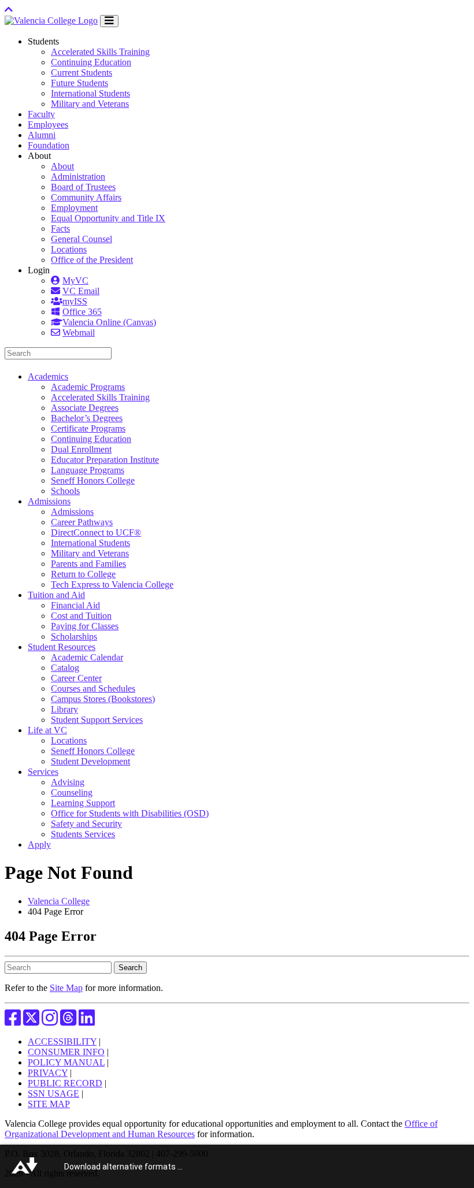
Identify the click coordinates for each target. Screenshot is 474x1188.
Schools (65, 491)
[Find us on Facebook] (13, 1021)
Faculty (41, 114)
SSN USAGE (53, 1093)
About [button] (39, 156)
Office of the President (92, 260)
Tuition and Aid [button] (56, 595)
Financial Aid (75, 605)
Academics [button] (48, 376)
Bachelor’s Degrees (87, 418)
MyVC (75, 280)
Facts (60, 228)
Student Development (90, 761)
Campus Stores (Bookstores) (103, 699)
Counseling (71, 792)
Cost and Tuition (81, 616)
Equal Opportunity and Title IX (108, 218)
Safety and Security (86, 824)
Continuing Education (91, 62)
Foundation (48, 145)
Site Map (66, 988)
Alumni (41, 135)
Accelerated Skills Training (100, 52)
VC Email (80, 291)
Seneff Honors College (93, 480)
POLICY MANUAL (66, 1062)
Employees (48, 124)
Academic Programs (88, 387)
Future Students (79, 83)
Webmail (78, 332)
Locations (69, 249)
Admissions (72, 512)
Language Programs (87, 470)
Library (64, 709)
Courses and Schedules (93, 688)
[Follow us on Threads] (68, 1021)
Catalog (65, 668)
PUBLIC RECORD (65, 1083)
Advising (67, 782)
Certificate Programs (88, 428)
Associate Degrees (84, 408)
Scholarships (74, 636)
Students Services (83, 834)
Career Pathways (82, 522)
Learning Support (83, 803)
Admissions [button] (49, 501)
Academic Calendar (87, 657)
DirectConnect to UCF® (96, 532)
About (62, 166)
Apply (39, 844)
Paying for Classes (84, 626)
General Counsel (81, 239)
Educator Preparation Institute (105, 460)
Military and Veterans (90, 104)
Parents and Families (88, 564)
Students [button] (43, 41)
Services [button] (43, 772)
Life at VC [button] (47, 730)
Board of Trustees (83, 187)
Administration (78, 176)
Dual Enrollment (81, 449)
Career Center (76, 678)
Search (130, 967)
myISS (74, 301)
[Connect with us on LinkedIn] (87, 1021)
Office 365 (82, 312)
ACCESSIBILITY (62, 1041)
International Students (90, 93)
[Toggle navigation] (109, 21)
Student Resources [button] (61, 647)
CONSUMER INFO (66, 1052)
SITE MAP (49, 1104)
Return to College (83, 574)
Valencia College (59, 901)
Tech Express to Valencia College (112, 584)
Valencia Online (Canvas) (109, 322)
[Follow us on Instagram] (50, 1021)
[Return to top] (9, 9)
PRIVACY (48, 1073)
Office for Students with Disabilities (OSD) (130, 813)
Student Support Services (97, 720)
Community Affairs (86, 197)
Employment (74, 208)
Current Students (81, 72)
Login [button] (39, 270)
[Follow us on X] (31, 1021)
